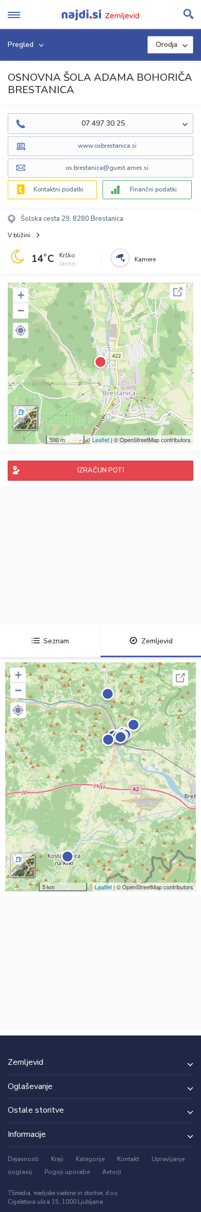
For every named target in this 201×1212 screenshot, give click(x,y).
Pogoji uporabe (67, 1172)
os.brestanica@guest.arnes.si (106, 168)
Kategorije (90, 1159)
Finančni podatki (153, 189)
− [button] (21, 310)
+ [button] (21, 295)
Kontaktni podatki (58, 189)
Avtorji (111, 1172)
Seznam (56, 641)
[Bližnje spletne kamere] (120, 258)
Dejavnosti (23, 1159)
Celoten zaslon (178, 292)
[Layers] (25, 418)
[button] (20, 330)
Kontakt (128, 1159)
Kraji (57, 1159)
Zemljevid (157, 641)
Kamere (145, 259)
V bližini (19, 235)
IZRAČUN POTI (100, 470)
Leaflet (100, 439)
